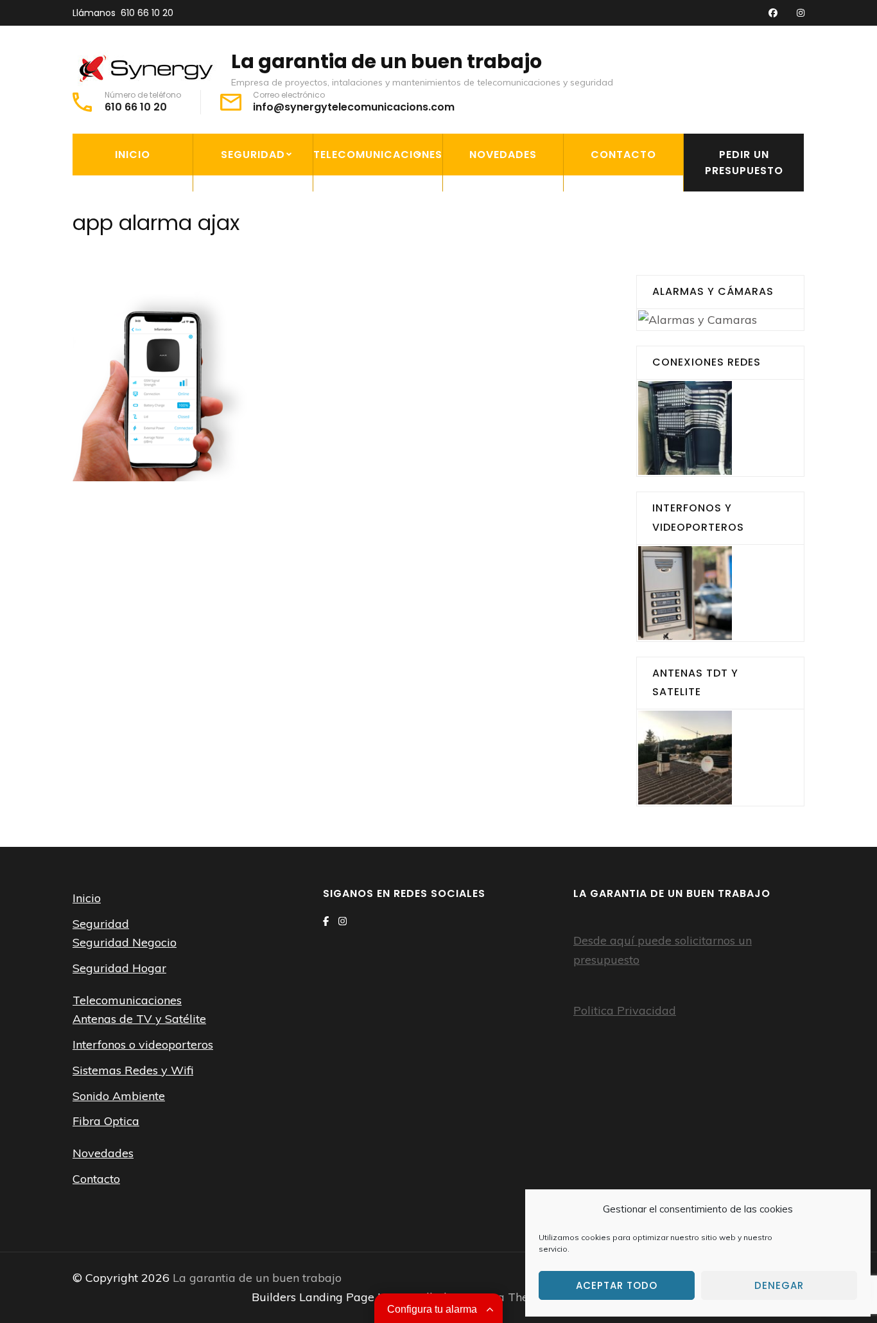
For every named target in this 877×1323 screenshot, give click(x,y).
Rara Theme (513, 1297)
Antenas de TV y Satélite (387, 205)
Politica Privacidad (624, 1010)
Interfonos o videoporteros (362, 243)
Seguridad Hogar (248, 235)
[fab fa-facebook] (772, 13)
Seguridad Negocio (254, 205)
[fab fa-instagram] (800, 13)
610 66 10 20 (147, 12)
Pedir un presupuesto (744, 162)
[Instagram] (342, 921)
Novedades (503, 154)
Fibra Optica (355, 339)
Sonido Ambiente (366, 310)
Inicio (132, 154)
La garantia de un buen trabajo (386, 61)
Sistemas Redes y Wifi (377, 280)
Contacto (623, 154)
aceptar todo (616, 1285)
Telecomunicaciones (377, 154)
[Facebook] (326, 921)
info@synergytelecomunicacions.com (354, 107)
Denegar (779, 1285)
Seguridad (253, 154)
